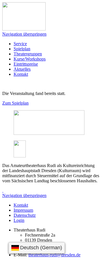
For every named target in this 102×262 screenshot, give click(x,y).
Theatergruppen (28, 53)
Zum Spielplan (15, 103)
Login (19, 220)
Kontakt (21, 74)
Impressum (23, 210)
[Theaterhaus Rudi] (24, 29)
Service (20, 43)
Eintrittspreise (26, 64)
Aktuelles (22, 69)
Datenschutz (25, 215)
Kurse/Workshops (30, 59)
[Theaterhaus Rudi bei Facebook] (2, 190)
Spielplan (22, 48)
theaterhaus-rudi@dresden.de (54, 254)
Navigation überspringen (24, 34)
